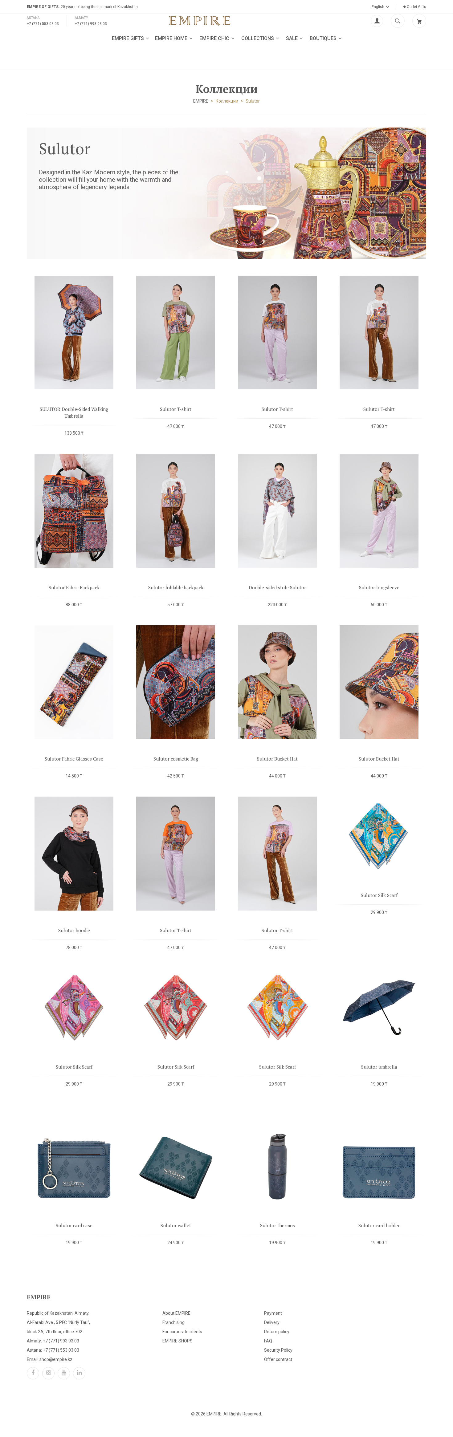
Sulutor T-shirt (175, 409)
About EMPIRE (176, 1313)
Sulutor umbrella (379, 1067)
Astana (33, 18)
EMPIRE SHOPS (177, 1340)
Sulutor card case (74, 1225)
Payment (273, 1313)
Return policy (276, 1331)
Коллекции (227, 101)
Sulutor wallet (176, 1225)
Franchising (173, 1322)
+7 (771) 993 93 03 (91, 24)
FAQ (268, 1340)
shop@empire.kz (55, 1359)
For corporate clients (182, 1331)
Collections (258, 38)
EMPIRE (200, 101)
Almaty (81, 18)
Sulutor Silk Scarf (379, 895)
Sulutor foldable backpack (175, 587)
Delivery (272, 1322)
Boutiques (324, 38)
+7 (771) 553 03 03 (43, 24)
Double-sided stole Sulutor (277, 587)
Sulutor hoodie (74, 930)
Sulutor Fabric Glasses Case (74, 759)
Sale (292, 38)
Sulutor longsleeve (379, 587)
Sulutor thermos (277, 1225)
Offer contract (278, 1359)
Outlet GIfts (416, 7)
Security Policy (278, 1350)
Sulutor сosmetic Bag (175, 759)
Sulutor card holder (379, 1225)
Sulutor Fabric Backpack (74, 587)
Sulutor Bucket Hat (277, 759)
